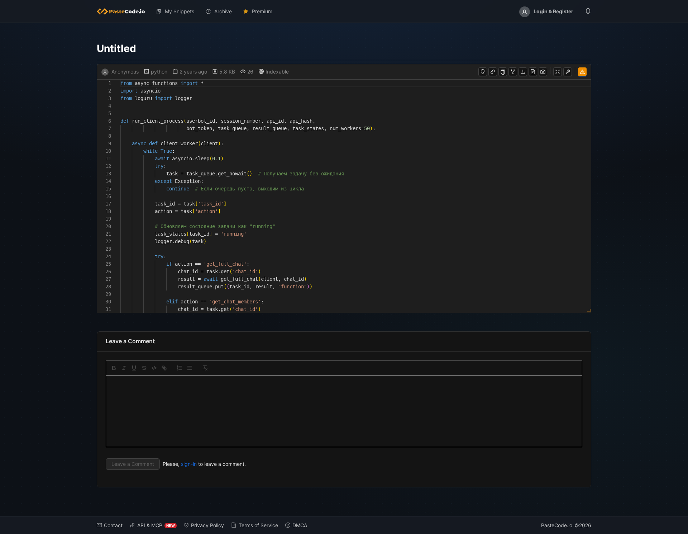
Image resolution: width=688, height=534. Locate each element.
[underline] (134, 368)
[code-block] (154, 368)
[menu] (344, 11)
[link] (164, 368)
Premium (262, 11)
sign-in (189, 464)
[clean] (205, 368)
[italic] (124, 368)
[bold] (114, 368)
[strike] (144, 368)
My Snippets (179, 11)
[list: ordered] (180, 368)
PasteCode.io (556, 525)
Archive (223, 11)
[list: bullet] (190, 368)
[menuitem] (123, 11)
